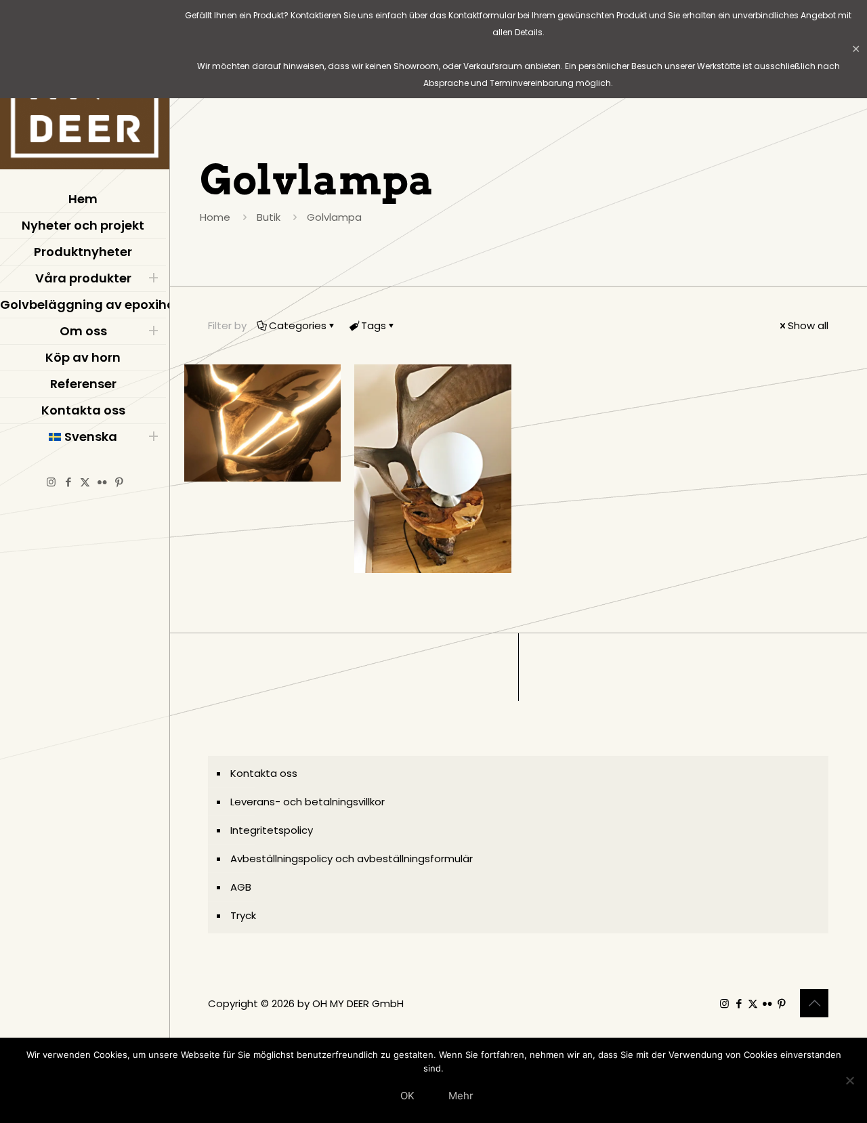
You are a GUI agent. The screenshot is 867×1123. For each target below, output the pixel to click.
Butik (268, 217)
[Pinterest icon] (119, 482)
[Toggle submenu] (153, 278)
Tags (373, 325)
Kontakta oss (263, 773)
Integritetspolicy (271, 830)
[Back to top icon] (814, 1003)
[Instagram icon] (51, 482)
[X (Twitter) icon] (85, 482)
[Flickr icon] (102, 482)
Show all (808, 325)
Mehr (460, 1095)
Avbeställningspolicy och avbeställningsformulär (351, 858)
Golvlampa (334, 217)
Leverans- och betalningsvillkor (307, 801)
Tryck (243, 915)
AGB (240, 887)
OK (407, 1095)
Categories (297, 325)
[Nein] (850, 1080)
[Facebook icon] (68, 482)
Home (215, 217)
